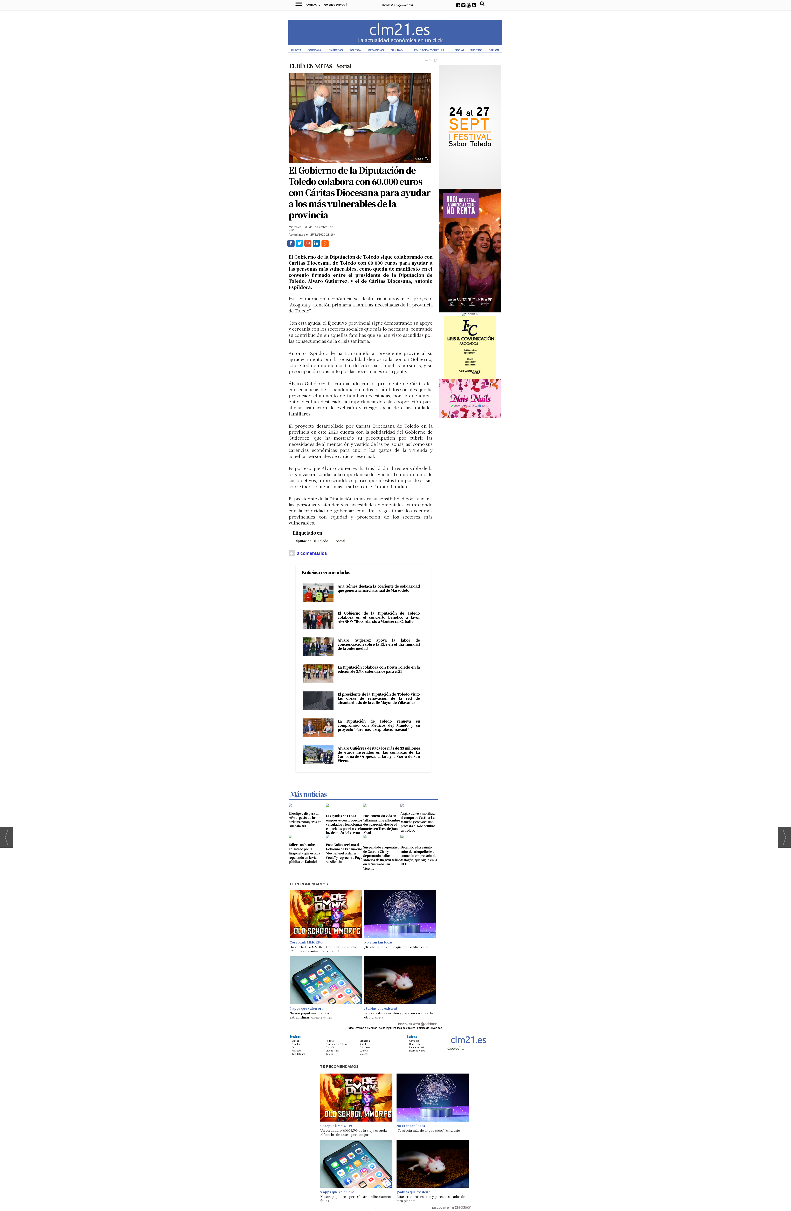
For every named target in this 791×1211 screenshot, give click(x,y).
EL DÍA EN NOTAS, (312, 66)
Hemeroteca (416, 1044)
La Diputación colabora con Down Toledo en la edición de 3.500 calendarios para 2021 (379, 669)
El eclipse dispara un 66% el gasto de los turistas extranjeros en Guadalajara (305, 819)
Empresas (336, 50)
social (340, 541)
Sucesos (476, 50)
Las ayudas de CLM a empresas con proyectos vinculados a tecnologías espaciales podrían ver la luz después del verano (344, 824)
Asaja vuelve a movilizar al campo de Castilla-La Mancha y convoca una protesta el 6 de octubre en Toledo (418, 821)
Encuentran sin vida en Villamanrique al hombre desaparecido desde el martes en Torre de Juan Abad (381, 824)
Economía (314, 50)
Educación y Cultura (429, 50)
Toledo (329, 1053)
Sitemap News (417, 1050)
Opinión (494, 50)
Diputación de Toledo (311, 541)
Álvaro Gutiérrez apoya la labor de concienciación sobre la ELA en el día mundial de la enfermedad (379, 644)
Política (355, 50)
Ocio (294, 1047)
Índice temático (417, 1047)
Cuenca (363, 1050)
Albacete (297, 1050)
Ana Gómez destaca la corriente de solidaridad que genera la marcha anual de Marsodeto (379, 588)
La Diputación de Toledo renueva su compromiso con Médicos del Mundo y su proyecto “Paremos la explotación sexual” (379, 725)
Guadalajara (298, 1053)
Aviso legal (385, 1028)
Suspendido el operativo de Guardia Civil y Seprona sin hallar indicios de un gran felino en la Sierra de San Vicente (381, 858)
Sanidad (397, 50)
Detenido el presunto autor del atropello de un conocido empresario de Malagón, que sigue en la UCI (418, 855)
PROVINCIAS (376, 50)
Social (460, 50)
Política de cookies (404, 1028)
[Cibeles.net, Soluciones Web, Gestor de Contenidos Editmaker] (455, 1048)
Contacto (313, 4)
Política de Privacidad (429, 1028)
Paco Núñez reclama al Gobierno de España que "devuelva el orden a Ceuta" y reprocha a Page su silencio (344, 853)
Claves (296, 50)
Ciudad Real (332, 1050)
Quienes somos (334, 4)
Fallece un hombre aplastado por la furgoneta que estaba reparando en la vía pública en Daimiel (304, 853)
